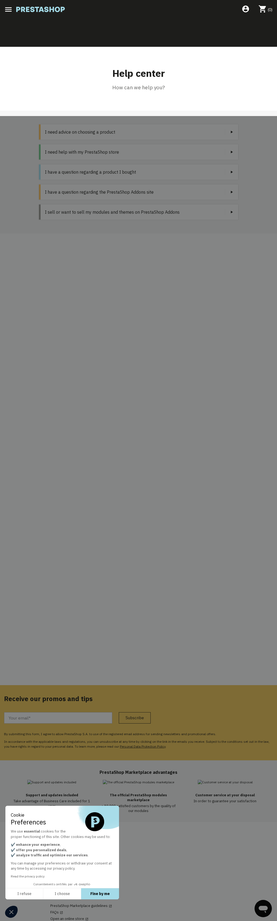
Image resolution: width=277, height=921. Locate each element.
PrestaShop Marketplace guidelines (81, 906)
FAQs (56, 912)
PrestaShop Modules (67, 850)
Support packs (62, 869)
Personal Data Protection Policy (143, 746)
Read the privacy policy (28, 876)
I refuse (24, 893)
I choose (62, 893)
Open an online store (69, 919)
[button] (11, 911)
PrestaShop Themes (66, 856)
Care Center (62, 863)
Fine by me (100, 893)
